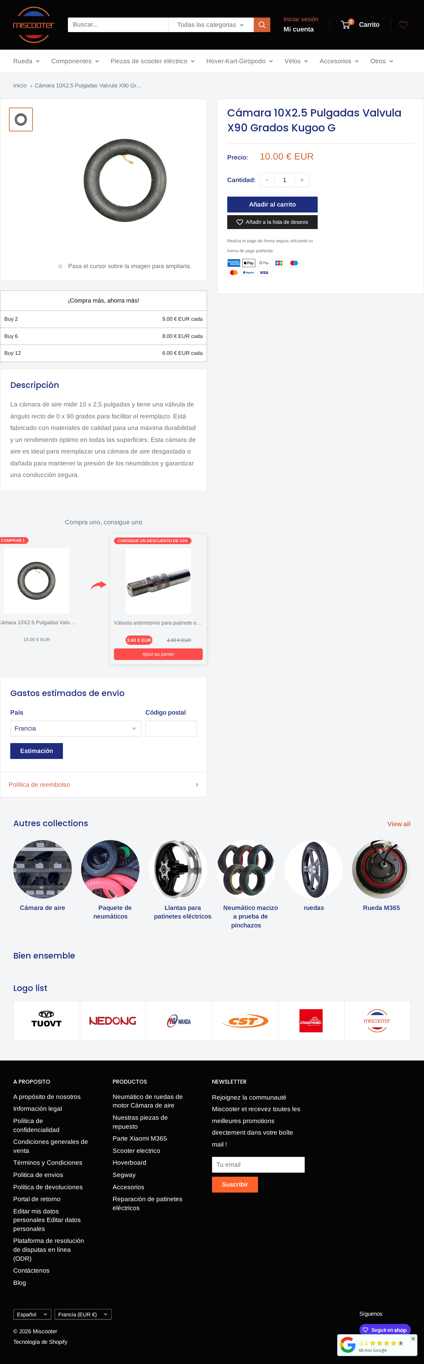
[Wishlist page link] (403, 25)
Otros (378, 61)
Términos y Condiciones (47, 1162)
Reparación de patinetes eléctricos (148, 1203)
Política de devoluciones (48, 1187)
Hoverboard (129, 1162)
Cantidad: (241, 179)
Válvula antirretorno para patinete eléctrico (163, 623)
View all (400, 824)
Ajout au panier (158, 654)
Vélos (293, 61)
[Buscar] (262, 25)
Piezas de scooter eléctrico (149, 61)
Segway (124, 1174)
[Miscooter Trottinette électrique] (347, 1352)
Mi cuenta (299, 29)
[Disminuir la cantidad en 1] (267, 180)
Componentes (71, 61)
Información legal (37, 1108)
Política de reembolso (39, 784)
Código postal (165, 712)
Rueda (22, 61)
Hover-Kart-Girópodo (236, 61)
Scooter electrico (136, 1150)
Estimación (36, 750)
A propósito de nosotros (47, 1096)
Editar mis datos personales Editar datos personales (47, 1220)
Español (26, 1314)
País (16, 712)
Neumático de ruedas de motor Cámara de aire (148, 1101)
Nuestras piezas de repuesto (140, 1122)
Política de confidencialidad (36, 1125)
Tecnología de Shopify (40, 1342)
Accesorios (335, 61)
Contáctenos (31, 1270)
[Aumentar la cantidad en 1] (302, 180)
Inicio (20, 85)
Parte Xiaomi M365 (140, 1138)
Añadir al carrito (272, 204)
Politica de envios (38, 1174)
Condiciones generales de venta (50, 1146)
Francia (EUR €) (77, 1314)
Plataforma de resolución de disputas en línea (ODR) (48, 1249)
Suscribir (235, 1184)
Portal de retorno (37, 1199)
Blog (19, 1282)
